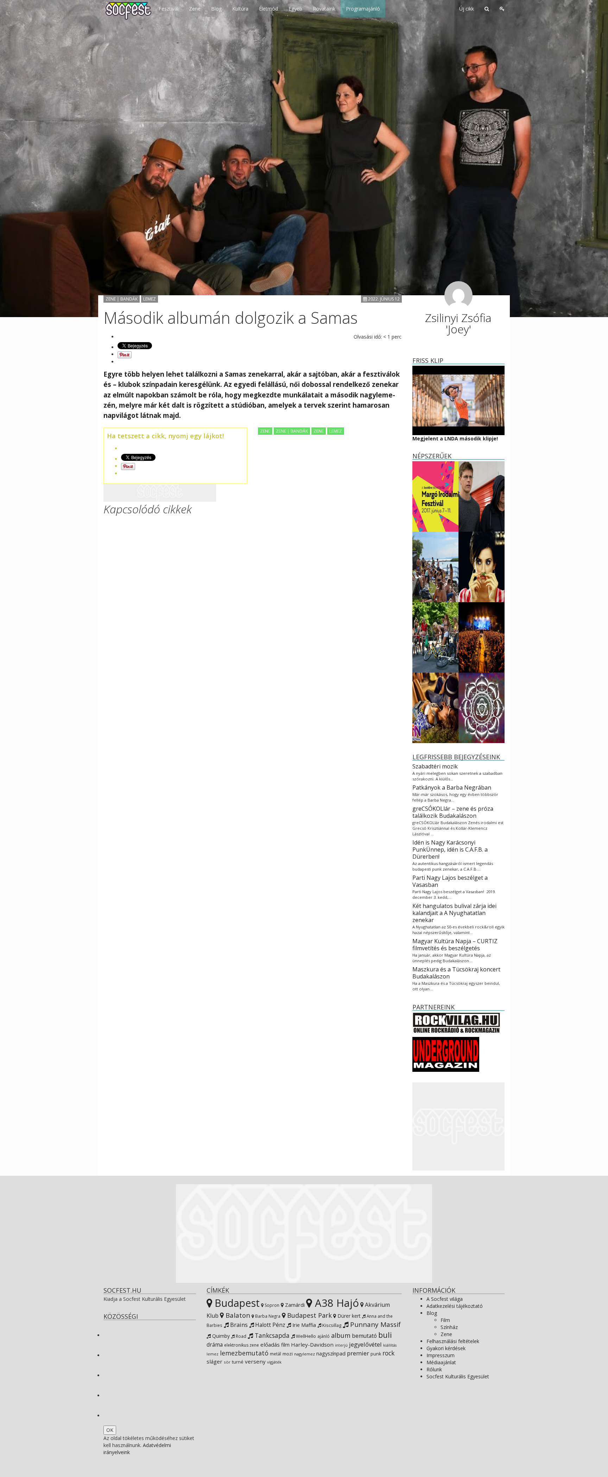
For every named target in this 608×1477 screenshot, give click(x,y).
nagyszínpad (331, 1353)
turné (237, 1362)
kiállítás (390, 1345)
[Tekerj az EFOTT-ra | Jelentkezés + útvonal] (435, 636)
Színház (449, 1327)
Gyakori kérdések (446, 1348)
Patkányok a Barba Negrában (451, 787)
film (285, 1344)
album (340, 1335)
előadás (270, 1344)
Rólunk (434, 1369)
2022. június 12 (383, 299)
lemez (212, 1354)
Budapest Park (308, 1315)
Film (445, 1320)
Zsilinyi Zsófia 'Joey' (458, 323)
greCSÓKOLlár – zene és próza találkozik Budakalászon (452, 812)
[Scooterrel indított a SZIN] (481, 636)
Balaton (237, 1315)
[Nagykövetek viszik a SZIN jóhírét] (435, 707)
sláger (214, 1361)
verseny (255, 1361)
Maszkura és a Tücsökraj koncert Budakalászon (456, 972)
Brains (238, 1325)
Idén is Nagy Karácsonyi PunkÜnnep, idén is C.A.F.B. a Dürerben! (450, 849)
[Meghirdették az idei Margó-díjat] (435, 495)
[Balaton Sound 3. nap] (435, 566)
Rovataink (324, 8)
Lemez (149, 299)
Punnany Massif (374, 1324)
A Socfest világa (444, 1299)
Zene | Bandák (122, 299)
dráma (215, 1344)
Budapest (236, 1303)
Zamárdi (294, 1304)
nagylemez (304, 1354)
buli (385, 1335)
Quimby (220, 1336)
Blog (216, 8)
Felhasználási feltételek (452, 1341)
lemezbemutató (244, 1353)
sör (227, 1362)
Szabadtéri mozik (435, 766)
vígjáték (274, 1362)
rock (388, 1353)
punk (375, 1354)
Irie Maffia (303, 1324)
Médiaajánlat (441, 1362)
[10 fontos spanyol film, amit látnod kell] (481, 566)
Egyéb (295, 8)
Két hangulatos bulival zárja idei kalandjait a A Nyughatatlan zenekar (454, 913)
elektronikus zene (241, 1345)
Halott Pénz (269, 1325)
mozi (288, 1354)
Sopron (271, 1305)
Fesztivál (168, 8)
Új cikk (466, 8)
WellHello (305, 1336)
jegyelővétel (365, 1344)
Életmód (268, 8)
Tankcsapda (271, 1335)
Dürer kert (348, 1315)
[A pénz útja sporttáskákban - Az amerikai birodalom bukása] (481, 495)
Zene (195, 8)
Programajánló (363, 8)
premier (358, 1353)
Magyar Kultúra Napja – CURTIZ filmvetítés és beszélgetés (455, 944)
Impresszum (440, 1355)
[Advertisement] (159, 493)
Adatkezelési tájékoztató (454, 1306)
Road (240, 1336)
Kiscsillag (331, 1325)
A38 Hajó (335, 1303)
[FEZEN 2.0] (481, 707)
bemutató (364, 1336)
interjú (341, 1345)
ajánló (323, 1336)
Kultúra (240, 8)
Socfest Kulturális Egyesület (457, 1376)
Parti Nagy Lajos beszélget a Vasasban (450, 881)
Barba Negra (267, 1316)
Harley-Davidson (312, 1344)
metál (275, 1354)
